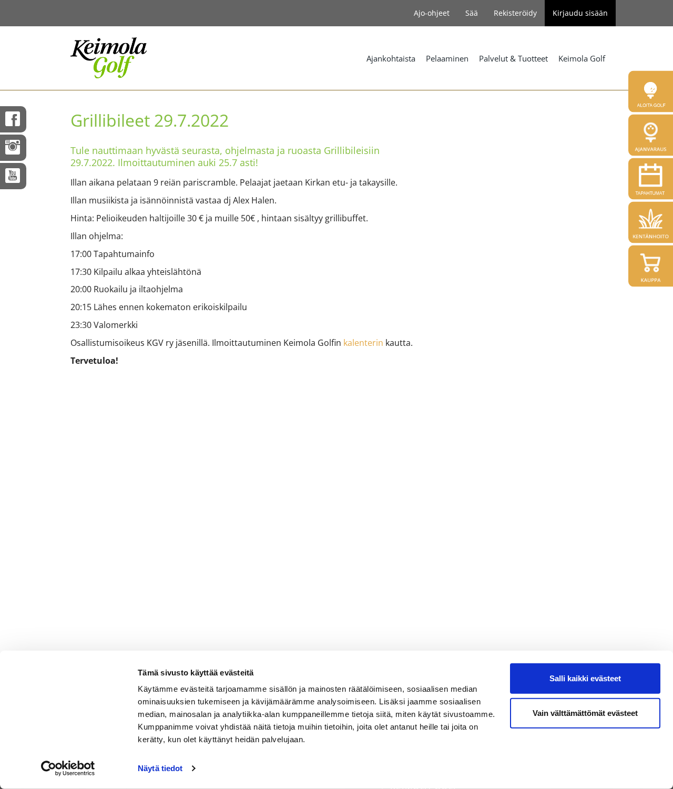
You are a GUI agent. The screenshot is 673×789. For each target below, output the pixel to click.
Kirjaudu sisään (580, 13)
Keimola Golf (581, 58)
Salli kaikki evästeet (585, 678)
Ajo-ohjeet (432, 13)
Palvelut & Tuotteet (513, 58)
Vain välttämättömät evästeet (585, 712)
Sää (471, 13)
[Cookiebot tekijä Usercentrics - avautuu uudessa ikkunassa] (68, 768)
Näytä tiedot (160, 768)
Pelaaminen (447, 58)
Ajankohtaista (390, 58)
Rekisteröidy (515, 13)
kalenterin (364, 343)
